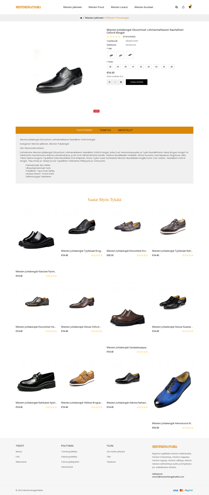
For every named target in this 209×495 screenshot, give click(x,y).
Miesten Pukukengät (117, 17)
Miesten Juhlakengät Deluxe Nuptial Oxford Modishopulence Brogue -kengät (172, 327)
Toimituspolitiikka (69, 451)
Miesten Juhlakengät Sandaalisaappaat (127, 347)
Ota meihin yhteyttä (116, 451)
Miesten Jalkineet (72, 7)
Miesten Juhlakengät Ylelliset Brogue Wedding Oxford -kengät (81, 403)
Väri (110, 48)
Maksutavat (21, 461)
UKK (18, 456)
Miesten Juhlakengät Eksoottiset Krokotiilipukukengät (127, 251)
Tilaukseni (111, 461)
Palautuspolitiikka (69, 456)
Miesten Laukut (119, 7)
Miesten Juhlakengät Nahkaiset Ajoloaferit (36, 403)
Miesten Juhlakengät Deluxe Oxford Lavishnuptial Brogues (81, 327)
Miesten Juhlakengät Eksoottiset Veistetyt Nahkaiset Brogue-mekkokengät (36, 327)
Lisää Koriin (136, 82)
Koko (110, 61)
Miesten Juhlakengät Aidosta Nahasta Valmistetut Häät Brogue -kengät (127, 403)
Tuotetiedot (84, 130)
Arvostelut (125, 130)
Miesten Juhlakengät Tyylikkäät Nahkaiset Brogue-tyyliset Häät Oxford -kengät (172, 251)
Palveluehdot (67, 467)
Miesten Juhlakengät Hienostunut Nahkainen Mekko (172, 423)
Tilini (109, 456)
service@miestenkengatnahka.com (168, 476)
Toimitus (105, 130)
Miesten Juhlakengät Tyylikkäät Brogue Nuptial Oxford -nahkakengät (81, 251)
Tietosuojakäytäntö (70, 461)
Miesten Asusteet (143, 7)
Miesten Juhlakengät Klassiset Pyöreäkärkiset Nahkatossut (36, 271)
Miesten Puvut (96, 7)
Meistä (19, 451)
